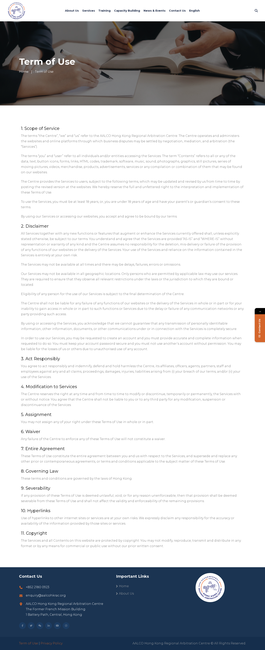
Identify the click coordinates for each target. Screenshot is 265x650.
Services (88, 10)
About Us (72, 10)
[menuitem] (194, 10)
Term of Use (28, 643)
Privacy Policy (51, 643)
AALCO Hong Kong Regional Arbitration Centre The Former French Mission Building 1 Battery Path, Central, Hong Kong (64, 609)
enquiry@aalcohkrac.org (46, 595)
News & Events (154, 10)
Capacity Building (127, 10)
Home (124, 586)
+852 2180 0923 (37, 587)
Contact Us (177, 10)
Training (104, 10)
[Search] (256, 10)
